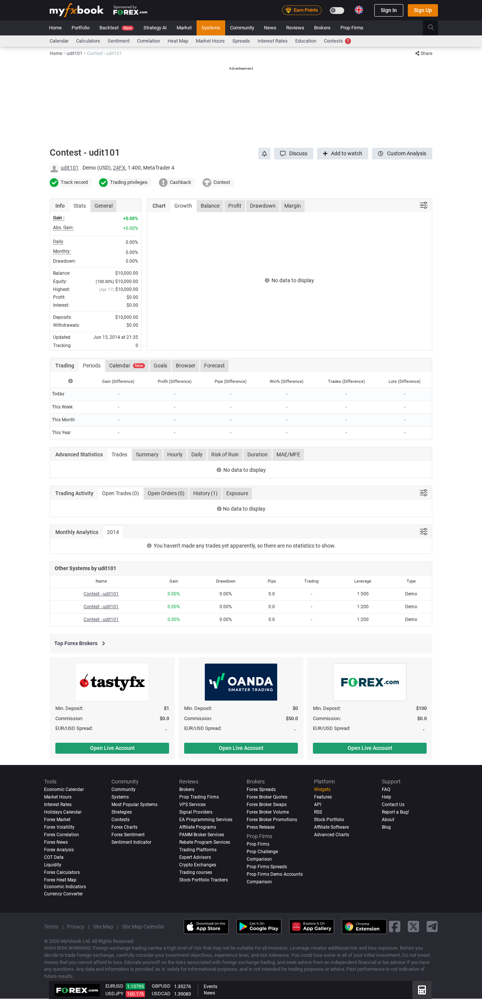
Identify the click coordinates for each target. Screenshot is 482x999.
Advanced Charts (331, 834)
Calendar (59, 41)
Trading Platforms (198, 849)
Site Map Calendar (143, 927)
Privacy (75, 927)
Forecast (214, 366)
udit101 (70, 168)
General (104, 206)
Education (305, 41)
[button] (293, 153)
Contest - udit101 (101, 594)
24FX (119, 168)
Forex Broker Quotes (267, 797)
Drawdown (263, 206)
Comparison (259, 881)
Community (242, 28)
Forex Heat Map (60, 880)
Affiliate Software (331, 827)
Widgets (322, 789)
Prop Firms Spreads (267, 866)
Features (323, 797)
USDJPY (114, 993)
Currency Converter (63, 893)
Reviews (295, 28)
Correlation (148, 41)
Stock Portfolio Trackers (203, 880)
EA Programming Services (205, 819)
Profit (234, 206)
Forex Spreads (261, 789)
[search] (435, 28)
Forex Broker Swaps (267, 804)
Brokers (322, 28)
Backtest (115, 28)
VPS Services (192, 804)
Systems (210, 28)
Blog (386, 827)
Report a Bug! (395, 812)
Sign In (389, 10)
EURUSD (114, 986)
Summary (147, 454)
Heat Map (178, 41)
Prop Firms (351, 28)
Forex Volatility (59, 827)
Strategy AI (155, 28)
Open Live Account (112, 748)
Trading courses (195, 872)
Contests (336, 41)
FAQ (386, 789)
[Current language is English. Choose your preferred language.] (358, 9)
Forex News (56, 842)
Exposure (237, 493)
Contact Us (393, 804)
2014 (113, 532)
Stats (79, 206)
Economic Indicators (65, 886)
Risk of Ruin (225, 454)
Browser (185, 366)
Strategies (121, 812)
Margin (292, 206)
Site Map (103, 927)
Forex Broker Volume (268, 812)
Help (386, 797)
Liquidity (52, 864)
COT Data (54, 857)
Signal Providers (195, 812)
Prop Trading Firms (199, 797)
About (388, 819)
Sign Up (423, 10)
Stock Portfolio (329, 819)
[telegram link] (432, 926)
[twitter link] (413, 926)
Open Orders (166, 493)
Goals (160, 366)
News (270, 28)
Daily (197, 454)
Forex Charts (124, 827)
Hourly (175, 454)
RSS (318, 812)
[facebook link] (394, 926)
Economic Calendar (64, 789)
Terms (51, 927)
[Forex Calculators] (422, 990)
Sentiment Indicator (131, 842)
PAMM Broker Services (201, 834)
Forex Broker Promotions (272, 819)
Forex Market (57, 819)
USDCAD (161, 993)
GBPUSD (161, 986)
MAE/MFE (288, 454)
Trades (119, 454)
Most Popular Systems (134, 804)
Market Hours (210, 41)
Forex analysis (59, 849)
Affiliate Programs (197, 827)
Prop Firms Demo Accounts (275, 874)
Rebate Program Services (204, 842)
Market (184, 28)
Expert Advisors (195, 857)
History (205, 493)
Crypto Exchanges (197, 864)
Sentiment (119, 41)
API (317, 804)
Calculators (88, 41)
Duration (257, 454)
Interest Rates (273, 41)
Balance (210, 206)
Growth (183, 206)
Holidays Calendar (63, 812)
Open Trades (120, 493)
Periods (92, 366)
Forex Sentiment (128, 834)
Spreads (241, 41)
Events (210, 986)
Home (55, 28)
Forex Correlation (61, 834)
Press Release (261, 827)
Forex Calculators (62, 872)
